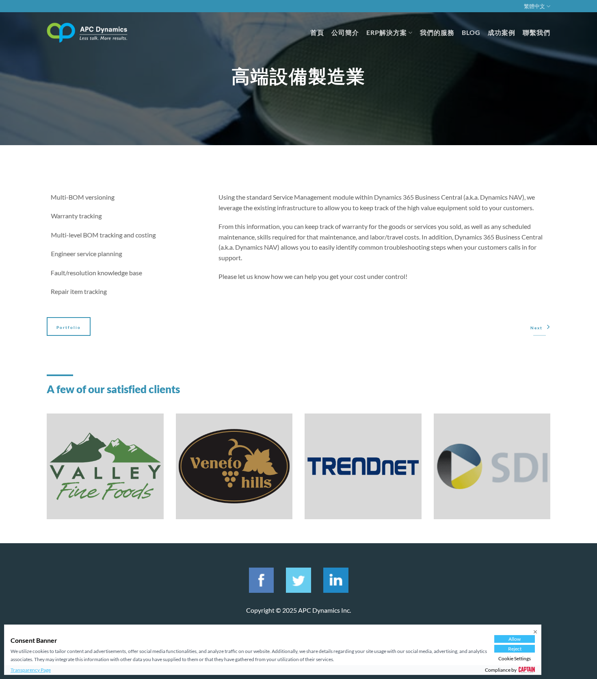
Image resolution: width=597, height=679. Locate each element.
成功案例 (501, 32)
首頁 (317, 32)
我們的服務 (437, 32)
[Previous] (45, 472)
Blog (471, 32)
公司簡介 (345, 32)
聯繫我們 (536, 32)
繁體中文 (534, 6)
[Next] (552, 472)
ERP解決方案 (386, 32)
